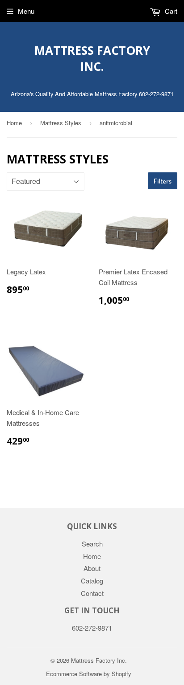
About (92, 568)
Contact (92, 593)
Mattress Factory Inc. (92, 58)
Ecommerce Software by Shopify (88, 673)
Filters (162, 181)
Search (92, 543)
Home (14, 122)
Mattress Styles (60, 122)
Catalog (92, 580)
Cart (170, 11)
